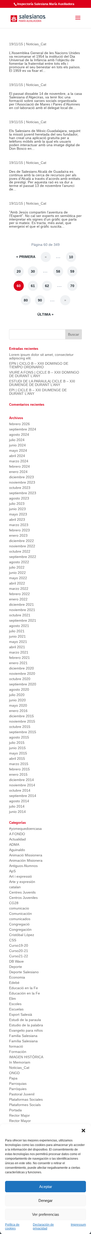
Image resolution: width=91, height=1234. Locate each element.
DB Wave (16, 961)
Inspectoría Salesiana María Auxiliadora (45, 4)
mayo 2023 (18, 514)
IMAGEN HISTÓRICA (26, 1057)
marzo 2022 (18, 589)
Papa (13, 1078)
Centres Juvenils (22, 892)
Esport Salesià (20, 1014)
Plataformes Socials (25, 1105)
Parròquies (18, 1089)
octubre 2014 (19, 790)
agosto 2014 (19, 801)
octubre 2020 (19, 679)
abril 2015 (17, 758)
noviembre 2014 (22, 785)
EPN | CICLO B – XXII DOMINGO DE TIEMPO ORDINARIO (38, 365)
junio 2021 (17, 636)
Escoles (15, 1004)
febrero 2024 (19, 466)
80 (26, 300)
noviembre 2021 (22, 610)
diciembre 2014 (21, 780)
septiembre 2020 (22, 684)
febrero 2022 (19, 594)
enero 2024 (18, 472)
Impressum (78, 1224)
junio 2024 (17, 445)
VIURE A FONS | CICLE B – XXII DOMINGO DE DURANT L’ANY (44, 374)
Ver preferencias (45, 1214)
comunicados (19, 919)
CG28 (13, 903)
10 (71, 257)
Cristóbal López (21, 935)
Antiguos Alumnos (23, 866)
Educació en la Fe (23, 988)
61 (33, 286)
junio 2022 (17, 573)
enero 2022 (18, 599)
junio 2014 (17, 812)
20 (19, 271)
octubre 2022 (19, 551)
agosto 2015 (19, 737)
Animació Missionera (25, 855)
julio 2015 (17, 743)
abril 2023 (17, 519)
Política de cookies (12, 1226)
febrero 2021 (19, 658)
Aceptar (45, 1186)
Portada (15, 1110)
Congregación (20, 929)
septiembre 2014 (22, 796)
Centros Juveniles (23, 898)
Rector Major (19, 1115)
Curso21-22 (18, 956)
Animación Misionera (25, 860)
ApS (12, 871)
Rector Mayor (20, 1121)
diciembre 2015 (21, 716)
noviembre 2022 (22, 546)
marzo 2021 (18, 652)
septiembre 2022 (22, 557)
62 (47, 286)
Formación (17, 1052)
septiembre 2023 (22, 493)
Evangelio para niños (26, 1030)
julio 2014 (17, 806)
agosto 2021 (19, 626)
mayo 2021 (18, 642)
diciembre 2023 (21, 477)
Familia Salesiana (23, 1036)
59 (72, 271)
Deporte (15, 967)
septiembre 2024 (22, 429)
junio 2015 (17, 748)
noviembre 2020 (22, 674)
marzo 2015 (18, 764)
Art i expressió (20, 876)
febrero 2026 (19, 424)
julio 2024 (17, 440)
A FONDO (17, 834)
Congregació (19, 924)
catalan (15, 887)
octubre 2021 (19, 615)
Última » (45, 314)
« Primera (25, 257)
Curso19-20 (18, 945)
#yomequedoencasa (25, 829)
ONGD (14, 1073)
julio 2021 (17, 631)
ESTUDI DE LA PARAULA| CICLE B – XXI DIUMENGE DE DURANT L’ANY (42, 383)
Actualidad (17, 839)
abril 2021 (17, 647)
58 (58, 271)
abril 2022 (17, 583)
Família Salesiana (23, 1041)
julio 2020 (17, 695)
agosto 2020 (19, 689)
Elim (12, 999)
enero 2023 (18, 535)
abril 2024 (17, 456)
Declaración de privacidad (43, 1226)
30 (33, 271)
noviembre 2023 (22, 482)
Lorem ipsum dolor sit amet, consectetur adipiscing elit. (41, 356)
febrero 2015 (19, 769)
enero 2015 (18, 774)
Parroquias (18, 1083)
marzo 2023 (18, 525)
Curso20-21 (18, 951)
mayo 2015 (18, 753)
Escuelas (16, 1009)
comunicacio (19, 908)
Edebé (14, 983)
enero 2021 (18, 663)
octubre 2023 (19, 488)
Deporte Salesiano (24, 972)
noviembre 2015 (22, 721)
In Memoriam (19, 1062)
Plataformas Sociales (26, 1099)
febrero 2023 (19, 530)
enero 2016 (18, 711)
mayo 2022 (18, 578)
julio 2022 (17, 567)
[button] (83, 1130)
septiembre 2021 (22, 620)
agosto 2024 (19, 434)
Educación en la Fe (24, 993)
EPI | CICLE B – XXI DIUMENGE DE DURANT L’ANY (38, 392)
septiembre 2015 (22, 732)
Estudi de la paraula (25, 1020)
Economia (17, 977)
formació (16, 1046)
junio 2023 (17, 509)
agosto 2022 (19, 562)
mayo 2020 (18, 705)
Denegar (45, 1200)
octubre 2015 (19, 727)
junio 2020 (17, 700)
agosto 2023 (19, 498)
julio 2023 (17, 504)
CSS (12, 940)
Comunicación (20, 914)
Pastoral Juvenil (21, 1094)
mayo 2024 (18, 450)
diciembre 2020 (21, 668)
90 (40, 300)
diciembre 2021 (21, 604)
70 (72, 286)
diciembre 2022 (21, 541)
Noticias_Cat (36, 44)
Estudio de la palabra (26, 1025)
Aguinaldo (17, 850)
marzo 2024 (18, 461)
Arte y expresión (22, 882)
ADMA (14, 844)
